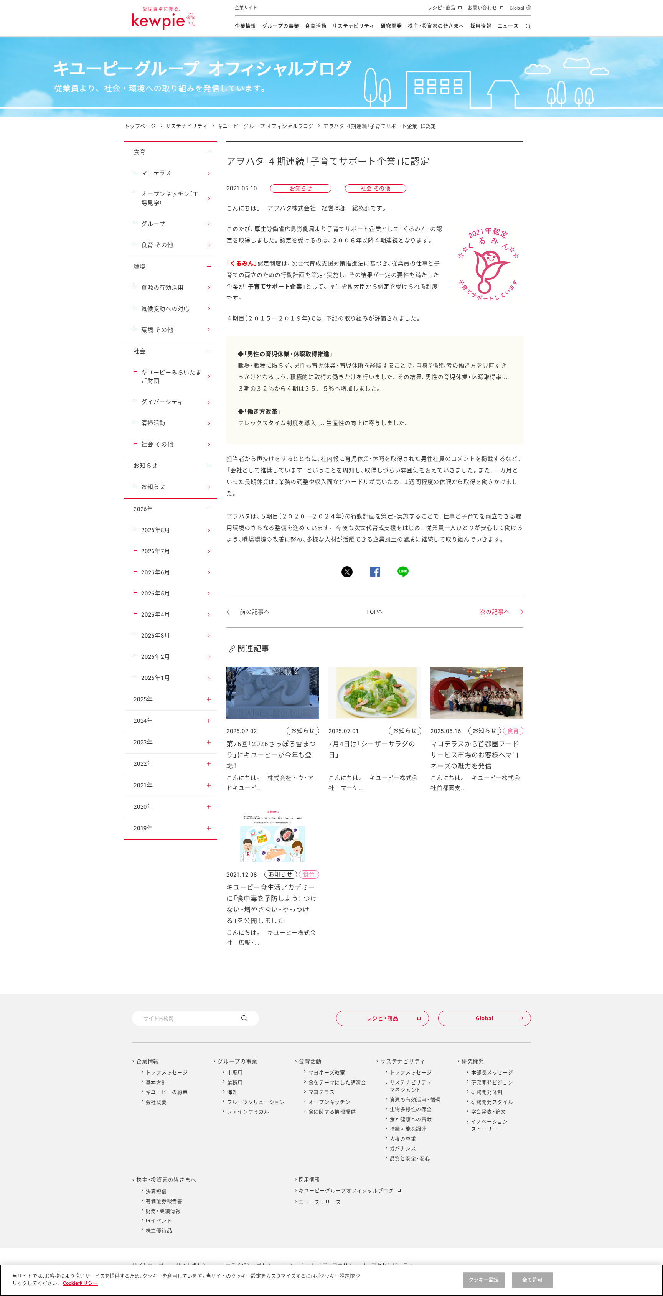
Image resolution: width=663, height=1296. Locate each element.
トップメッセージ (167, 1072)
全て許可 (532, 1280)
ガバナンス (403, 1148)
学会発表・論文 (488, 1112)
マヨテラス (321, 1092)
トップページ (140, 126)
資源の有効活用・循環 (415, 1100)
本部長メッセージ (492, 1072)
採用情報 (480, 26)
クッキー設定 (483, 1280)
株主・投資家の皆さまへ (436, 26)
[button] (208, 152)
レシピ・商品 (444, 10)
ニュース (508, 26)
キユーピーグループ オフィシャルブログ (266, 126)
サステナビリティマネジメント (411, 1086)
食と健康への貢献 (411, 1119)
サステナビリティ (353, 26)
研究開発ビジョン (492, 1082)
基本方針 (156, 1082)
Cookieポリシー (80, 1283)
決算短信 (156, 1191)
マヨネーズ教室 (326, 1072)
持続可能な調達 (408, 1129)
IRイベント (159, 1220)
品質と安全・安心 (410, 1158)
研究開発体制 (487, 1092)
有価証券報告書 (164, 1201)
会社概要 (156, 1102)
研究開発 (391, 26)
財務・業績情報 (163, 1211)
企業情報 (245, 26)
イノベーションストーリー (489, 1125)
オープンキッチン (329, 1102)
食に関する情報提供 (332, 1112)
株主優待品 (159, 1230)
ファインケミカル (248, 1112)
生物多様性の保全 (411, 1109)
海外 (232, 1092)
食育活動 (315, 26)
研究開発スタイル (492, 1102)
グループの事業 (280, 26)
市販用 (235, 1072)
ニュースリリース (320, 1202)
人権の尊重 (403, 1139)
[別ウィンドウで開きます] (347, 571)
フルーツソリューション (256, 1102)
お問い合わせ (485, 10)
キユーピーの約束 (167, 1092)
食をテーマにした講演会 (337, 1082)
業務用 (235, 1082)
